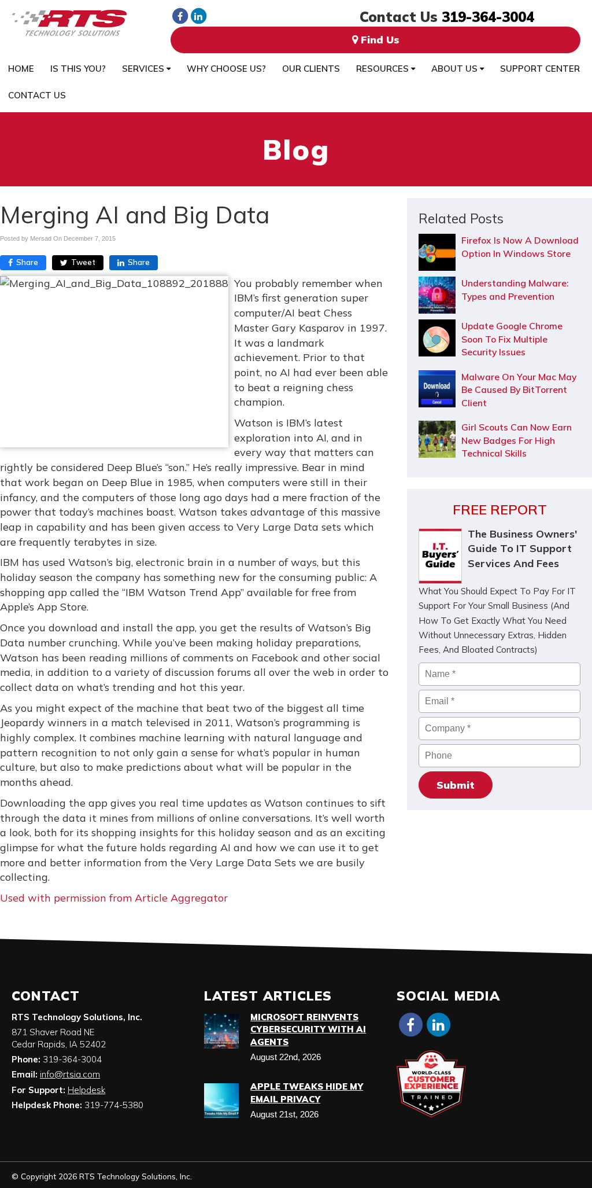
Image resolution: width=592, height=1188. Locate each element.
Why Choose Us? (226, 68)
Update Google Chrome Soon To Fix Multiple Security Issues (512, 339)
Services (144, 68)
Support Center (540, 68)
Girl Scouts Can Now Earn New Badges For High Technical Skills (516, 440)
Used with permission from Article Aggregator (114, 897)
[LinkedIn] (198, 16)
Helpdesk (86, 1089)
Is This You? (78, 68)
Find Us (378, 39)
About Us (455, 68)
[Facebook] (180, 16)
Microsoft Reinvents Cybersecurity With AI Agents (308, 1029)
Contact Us (37, 95)
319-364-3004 (488, 16)
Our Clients (311, 68)
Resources (383, 68)
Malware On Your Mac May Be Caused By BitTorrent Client (518, 390)
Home (21, 68)
